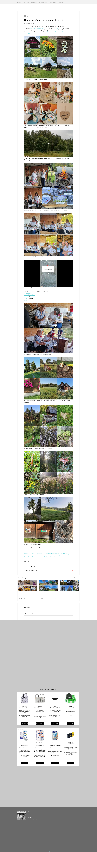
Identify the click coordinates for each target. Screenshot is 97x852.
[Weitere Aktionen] (72, 16)
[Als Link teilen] (34, 566)
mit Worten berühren (28, 7)
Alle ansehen (77, 577)
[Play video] (48, 143)
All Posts (19, 7)
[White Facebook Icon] (28, 813)
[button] (77, 7)
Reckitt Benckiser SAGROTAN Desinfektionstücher (40, 744)
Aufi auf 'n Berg (44, 593)
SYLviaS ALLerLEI (50, 7)
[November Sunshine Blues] (69, 585)
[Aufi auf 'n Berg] (48, 585)
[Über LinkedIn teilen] (31, 566)
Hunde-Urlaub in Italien (25, 593)
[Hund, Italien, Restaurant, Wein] (27, 585)
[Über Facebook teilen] (24, 566)
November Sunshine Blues (68, 593)
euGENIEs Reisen (39, 7)
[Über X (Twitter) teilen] (28, 566)
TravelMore (39, 706)
